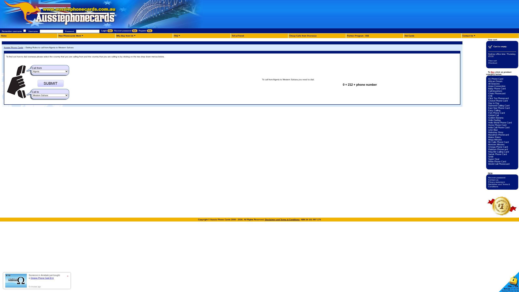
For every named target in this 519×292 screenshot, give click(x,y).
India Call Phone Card (498, 127)
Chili (490, 96)
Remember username (12, 31)
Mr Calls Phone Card (498, 142)
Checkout (492, 63)
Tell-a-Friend (238, 36)
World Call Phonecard (498, 164)
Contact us (493, 180)
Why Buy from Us (124, 36)
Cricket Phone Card (498, 100)
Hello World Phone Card (500, 122)
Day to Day (493, 103)
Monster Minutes (496, 144)
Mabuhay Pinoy (495, 132)
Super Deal (493, 159)
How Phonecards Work (70, 36)
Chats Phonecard (496, 93)
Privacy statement (496, 182)
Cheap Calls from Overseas (303, 36)
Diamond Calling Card (498, 105)
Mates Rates (494, 137)
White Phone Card (497, 161)
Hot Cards (409, 36)
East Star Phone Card (499, 108)
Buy (493, 72)
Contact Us (467, 36)
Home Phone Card (497, 125)
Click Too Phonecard (498, 98)
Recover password (496, 177)
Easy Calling (494, 110)
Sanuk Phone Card (497, 154)
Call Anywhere (495, 91)
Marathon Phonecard (498, 135)
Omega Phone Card (498, 147)
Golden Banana (495, 118)
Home (4, 36)
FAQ (176, 36)
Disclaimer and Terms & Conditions (282, 219)
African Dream (495, 81)
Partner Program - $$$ (358, 36)
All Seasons (494, 83)
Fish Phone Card (496, 113)
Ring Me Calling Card (498, 152)
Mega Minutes (495, 139)
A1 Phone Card (495, 79)
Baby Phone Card (497, 88)
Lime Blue (493, 130)
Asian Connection (496, 86)
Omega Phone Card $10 (42, 278)
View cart (492, 61)
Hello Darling (494, 120)
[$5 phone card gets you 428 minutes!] (71, 28)
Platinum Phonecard (498, 149)
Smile (490, 156)
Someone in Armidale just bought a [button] (44, 276)
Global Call (493, 115)
